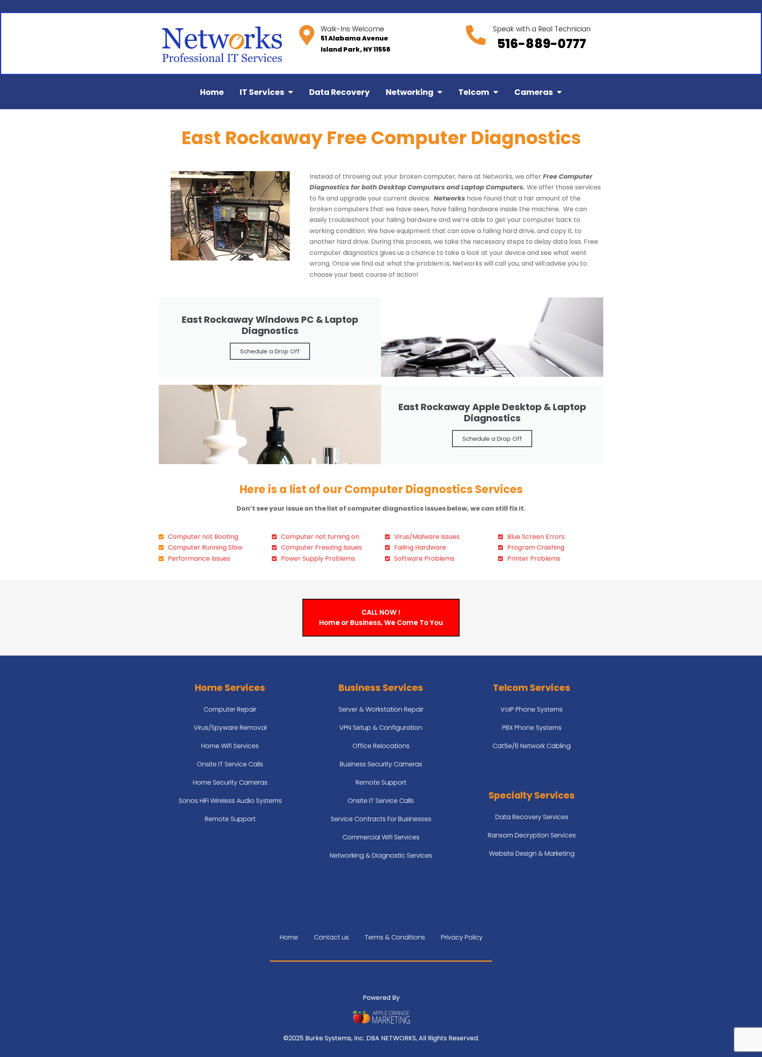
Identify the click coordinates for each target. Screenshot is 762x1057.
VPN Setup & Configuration (380, 727)
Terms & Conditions (395, 937)
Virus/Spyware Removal (230, 727)
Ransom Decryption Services (532, 835)
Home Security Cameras (230, 782)
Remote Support (230, 819)
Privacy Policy (462, 937)
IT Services (262, 92)
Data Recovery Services (531, 817)
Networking (409, 92)
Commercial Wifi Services (381, 837)
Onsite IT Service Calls (230, 764)
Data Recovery (339, 92)
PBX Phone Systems (532, 727)
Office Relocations (381, 745)
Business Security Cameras (381, 764)
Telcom (473, 92)
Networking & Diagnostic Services (381, 855)
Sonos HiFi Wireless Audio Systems (230, 800)
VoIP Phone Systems (531, 709)
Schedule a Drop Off (270, 351)
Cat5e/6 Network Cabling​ (532, 745)
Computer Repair (230, 709)
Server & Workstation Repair (381, 709)
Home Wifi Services (230, 745)
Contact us (331, 937)
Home (212, 92)
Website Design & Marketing (532, 853)
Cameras (533, 92)
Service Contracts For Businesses (381, 819)
